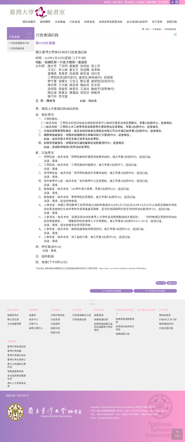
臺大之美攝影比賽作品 (16, 365)
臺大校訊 (129, 2)
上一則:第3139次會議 (111, 291)
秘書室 (32, 315)
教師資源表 (165, 315)
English (141, 2)
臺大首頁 (118, 2)
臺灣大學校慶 (14, 351)
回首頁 (107, 2)
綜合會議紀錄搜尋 (137, 21)
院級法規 (55, 332)
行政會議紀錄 (17, 48)
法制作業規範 (58, 315)
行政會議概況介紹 (19, 43)
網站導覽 (151, 2)
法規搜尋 (55, 324)
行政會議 (75, 21)
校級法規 (55, 328)
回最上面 (172, 283)
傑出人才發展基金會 (16, 384)
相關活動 (172, 21)
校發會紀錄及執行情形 (125, 328)
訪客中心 (33, 324)
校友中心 (33, 319)
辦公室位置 (13, 319)
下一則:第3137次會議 (155, 291)
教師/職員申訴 (166, 324)
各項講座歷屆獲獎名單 (16, 377)
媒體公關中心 (36, 328)
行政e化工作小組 (168, 319)
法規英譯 (55, 319)
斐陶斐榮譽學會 (15, 371)
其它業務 (157, 21)
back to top (177, 434)
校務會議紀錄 (101, 319)
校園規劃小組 (123, 334)
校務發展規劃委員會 (110, 21)
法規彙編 (60, 21)
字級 (172, 2)
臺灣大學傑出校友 (16, 355)
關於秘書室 (29, 21)
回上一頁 (161, 283)
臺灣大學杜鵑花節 (16, 346)
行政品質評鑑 (166, 328)
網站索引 (177, 2)
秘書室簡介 (13, 315)
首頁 (147, 29)
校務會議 (89, 21)
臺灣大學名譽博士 (16, 359)
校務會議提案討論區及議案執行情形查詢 (103, 327)
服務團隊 (45, 21)
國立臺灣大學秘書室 (37, 13)
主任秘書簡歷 (14, 324)
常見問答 (163, 2)
